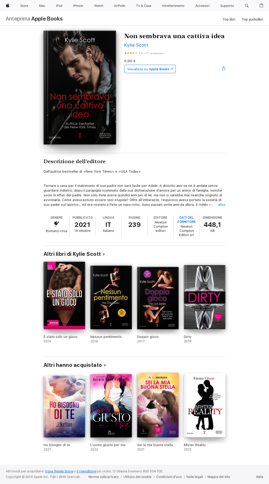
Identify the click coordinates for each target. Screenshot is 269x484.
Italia (259, 477)
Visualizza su (148, 69)
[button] (247, 6)
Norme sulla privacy (104, 477)
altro (221, 205)
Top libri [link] (229, 19)
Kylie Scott (136, 45)
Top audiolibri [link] (252, 19)
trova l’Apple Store (59, 471)
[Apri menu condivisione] (223, 69)
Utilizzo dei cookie (137, 477)
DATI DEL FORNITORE (187, 220)
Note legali (195, 477)
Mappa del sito (219, 477)
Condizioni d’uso (169, 477)
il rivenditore (86, 471)
